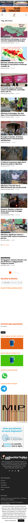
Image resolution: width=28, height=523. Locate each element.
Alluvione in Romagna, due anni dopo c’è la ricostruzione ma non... (13, 114)
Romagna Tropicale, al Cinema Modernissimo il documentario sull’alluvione (12, 138)
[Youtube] (18, 471)
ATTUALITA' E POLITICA (5, 36)
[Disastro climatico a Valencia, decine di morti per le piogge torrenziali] (14, 200)
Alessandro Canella (5, 68)
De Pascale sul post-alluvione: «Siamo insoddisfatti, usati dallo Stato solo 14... (13, 90)
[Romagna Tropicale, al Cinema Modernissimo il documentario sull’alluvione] (14, 128)
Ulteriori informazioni (10, 520)
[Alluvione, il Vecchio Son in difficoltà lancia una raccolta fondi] (14, 177)
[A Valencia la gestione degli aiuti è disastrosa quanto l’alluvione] (14, 153)
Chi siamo (3, 480)
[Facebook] (9, 471)
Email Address (4, 326)
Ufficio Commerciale (5, 487)
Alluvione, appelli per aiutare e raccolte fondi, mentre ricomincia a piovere (14, 236)
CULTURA (3, 134)
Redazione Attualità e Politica (7, 42)
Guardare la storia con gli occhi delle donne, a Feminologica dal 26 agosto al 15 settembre (14, 499)
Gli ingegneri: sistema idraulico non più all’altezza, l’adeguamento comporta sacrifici (14, 261)
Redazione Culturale (5, 142)
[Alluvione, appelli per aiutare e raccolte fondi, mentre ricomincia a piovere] (14, 226)
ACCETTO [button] (21, 520)
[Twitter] (15, 471)
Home (2, 18)
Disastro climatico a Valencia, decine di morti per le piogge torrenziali (12, 211)
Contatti (2, 489)
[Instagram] (12, 471)
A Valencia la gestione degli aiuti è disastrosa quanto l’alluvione (13, 163)
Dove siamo (3, 482)
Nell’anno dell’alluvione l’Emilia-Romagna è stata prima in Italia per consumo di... (14, 64)
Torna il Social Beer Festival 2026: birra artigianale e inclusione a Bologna (12, 503)
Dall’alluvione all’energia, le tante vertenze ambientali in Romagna (13, 40)
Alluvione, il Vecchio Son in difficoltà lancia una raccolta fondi (13, 186)
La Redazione (4, 485)
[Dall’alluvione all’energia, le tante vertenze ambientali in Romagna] (14, 30)
